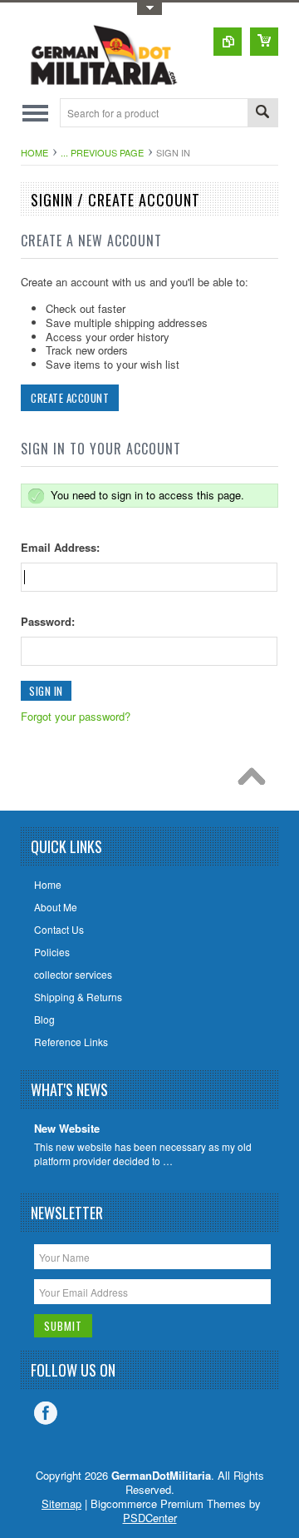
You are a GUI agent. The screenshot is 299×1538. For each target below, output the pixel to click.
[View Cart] (264, 41)
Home (34, 152)
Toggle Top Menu (149, 8)
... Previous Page (102, 152)
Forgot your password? (75, 716)
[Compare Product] (227, 41)
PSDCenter (150, 1518)
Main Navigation (35, 112)
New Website (67, 1129)
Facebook (45, 1413)
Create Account (70, 397)
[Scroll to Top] (256, 780)
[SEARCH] (262, 113)
